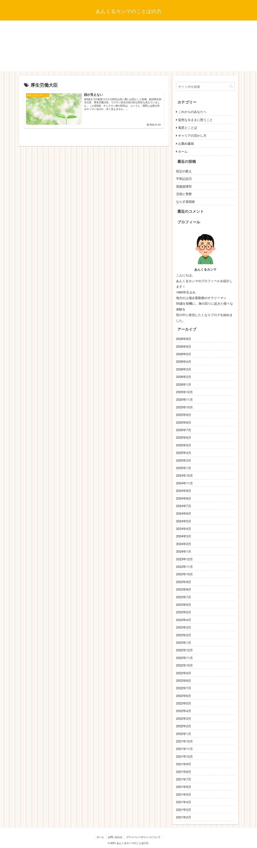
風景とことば (187, 127)
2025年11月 (184, 399)
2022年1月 (183, 733)
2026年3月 (183, 369)
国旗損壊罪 (184, 186)
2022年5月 (183, 703)
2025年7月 (183, 429)
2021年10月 (184, 756)
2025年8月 (183, 422)
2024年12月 (184, 475)
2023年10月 (184, 574)
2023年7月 (183, 597)
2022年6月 (183, 695)
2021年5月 (183, 794)
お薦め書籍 (186, 143)
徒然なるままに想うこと (195, 119)
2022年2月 (183, 726)
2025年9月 (183, 414)
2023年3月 (183, 627)
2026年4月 (183, 361)
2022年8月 (183, 680)
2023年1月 (183, 642)
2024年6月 (183, 513)
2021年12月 (184, 741)
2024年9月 (183, 490)
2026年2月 (183, 376)
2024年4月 (183, 528)
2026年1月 (183, 384)
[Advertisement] (128, 46)
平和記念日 (184, 178)
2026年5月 (183, 354)
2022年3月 (183, 718)
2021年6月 (183, 786)
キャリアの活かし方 (192, 135)
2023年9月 (183, 581)
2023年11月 (184, 566)
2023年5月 (183, 612)
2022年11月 (184, 657)
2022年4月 (183, 710)
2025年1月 (183, 467)
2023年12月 (184, 559)
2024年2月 (183, 543)
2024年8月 (183, 498)
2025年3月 (183, 460)
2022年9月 (183, 673)
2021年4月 (183, 802)
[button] (231, 86)
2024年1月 (183, 551)
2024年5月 (183, 521)
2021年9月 (183, 764)
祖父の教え (184, 171)
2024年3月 (183, 536)
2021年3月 (183, 809)
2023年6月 (183, 604)
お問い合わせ (115, 837)
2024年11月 (184, 483)
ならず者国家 (185, 201)
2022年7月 (183, 688)
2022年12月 (184, 650)
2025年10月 (184, 407)
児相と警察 (184, 193)
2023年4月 (183, 619)
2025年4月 (183, 452)
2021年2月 (183, 817)
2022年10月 (184, 665)
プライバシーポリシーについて (143, 837)
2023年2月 (183, 635)
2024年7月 (183, 505)
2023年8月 (183, 589)
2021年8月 (183, 771)
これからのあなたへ (192, 111)
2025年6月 (183, 437)
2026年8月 (183, 338)
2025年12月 (184, 392)
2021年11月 (184, 748)
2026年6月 (183, 346)
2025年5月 (183, 445)
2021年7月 (183, 779)
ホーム (183, 151)
